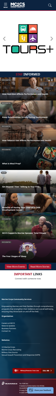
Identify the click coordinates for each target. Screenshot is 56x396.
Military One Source (10, 352)
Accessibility (23, 388)
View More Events (16, 266)
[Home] (18, 5)
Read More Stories (39, 266)
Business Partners (9, 328)
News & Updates (8, 325)
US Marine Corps (8, 347)
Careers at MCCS (8, 323)
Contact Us (6, 331)
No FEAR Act (23, 383)
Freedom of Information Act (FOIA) (31, 386)
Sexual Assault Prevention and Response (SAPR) (21, 355)
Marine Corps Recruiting (11, 349)
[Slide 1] (28, 63)
